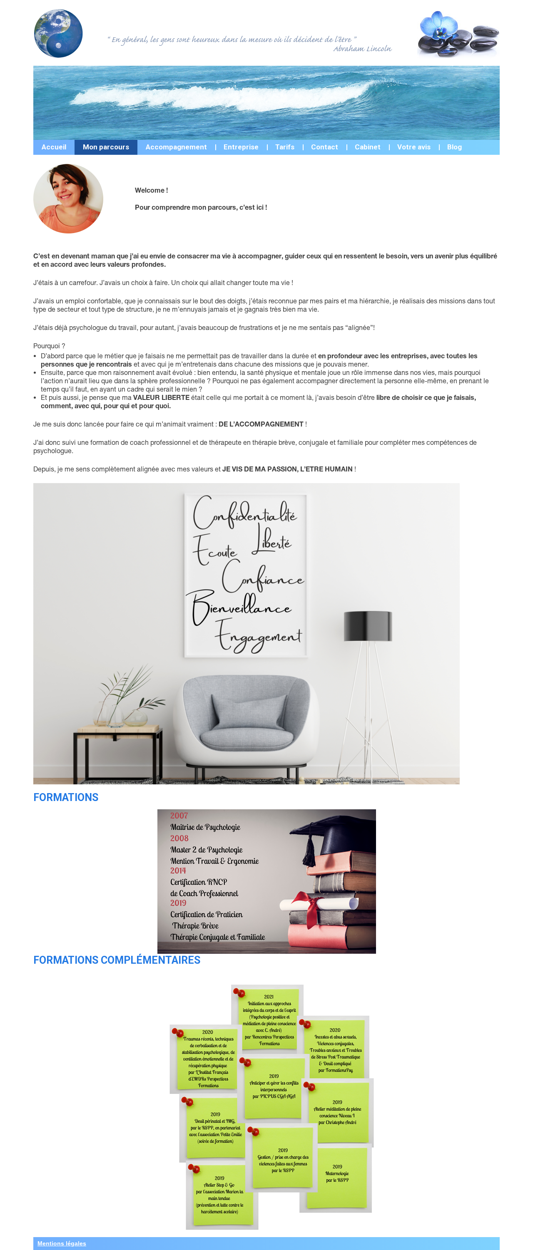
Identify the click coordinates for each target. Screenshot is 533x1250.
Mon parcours (106, 147)
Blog (454, 147)
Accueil (54, 147)
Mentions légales (61, 1243)
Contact (324, 147)
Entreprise (241, 147)
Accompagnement (176, 147)
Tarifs (284, 147)
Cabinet (368, 147)
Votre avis (414, 147)
